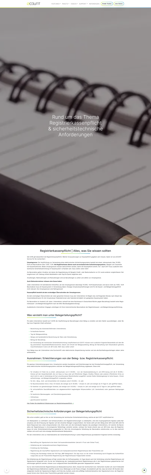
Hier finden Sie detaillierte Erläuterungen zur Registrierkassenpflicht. (49, 403)
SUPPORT (82, 4)
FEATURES (55, 4)
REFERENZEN (94, 4)
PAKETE (65, 4)
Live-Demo (119, 4)
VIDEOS (73, 4)
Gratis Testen (107, 4)
